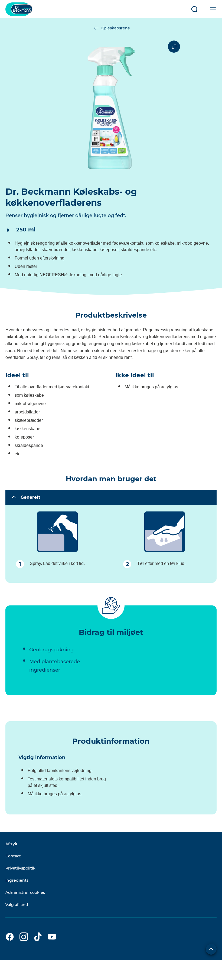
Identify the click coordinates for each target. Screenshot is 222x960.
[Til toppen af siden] (211, 949)
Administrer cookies (25, 892)
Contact (13, 856)
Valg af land (16, 904)
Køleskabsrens (115, 28)
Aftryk (11, 843)
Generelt (30, 497)
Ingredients (16, 880)
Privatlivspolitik (20, 868)
